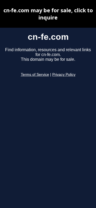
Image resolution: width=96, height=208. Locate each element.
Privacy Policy (63, 75)
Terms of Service (35, 75)
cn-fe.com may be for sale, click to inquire (48, 14)
